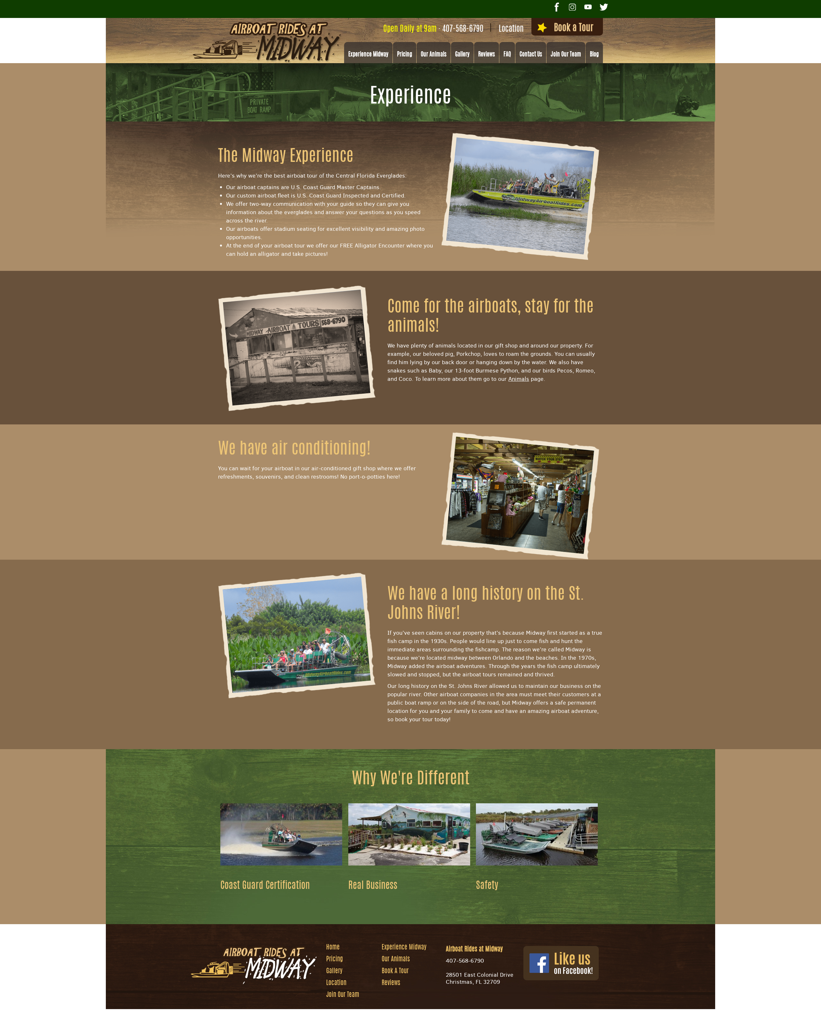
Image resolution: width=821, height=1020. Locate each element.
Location (511, 29)
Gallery (462, 55)
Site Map (453, 1012)
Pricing (404, 55)
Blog (594, 55)
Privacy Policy (488, 1012)
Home (333, 947)
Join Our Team (566, 55)
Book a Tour (573, 28)
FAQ (507, 55)
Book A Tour (395, 971)
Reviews (486, 55)
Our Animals (433, 55)
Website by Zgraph (415, 1012)
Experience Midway (368, 55)
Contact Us (531, 55)
